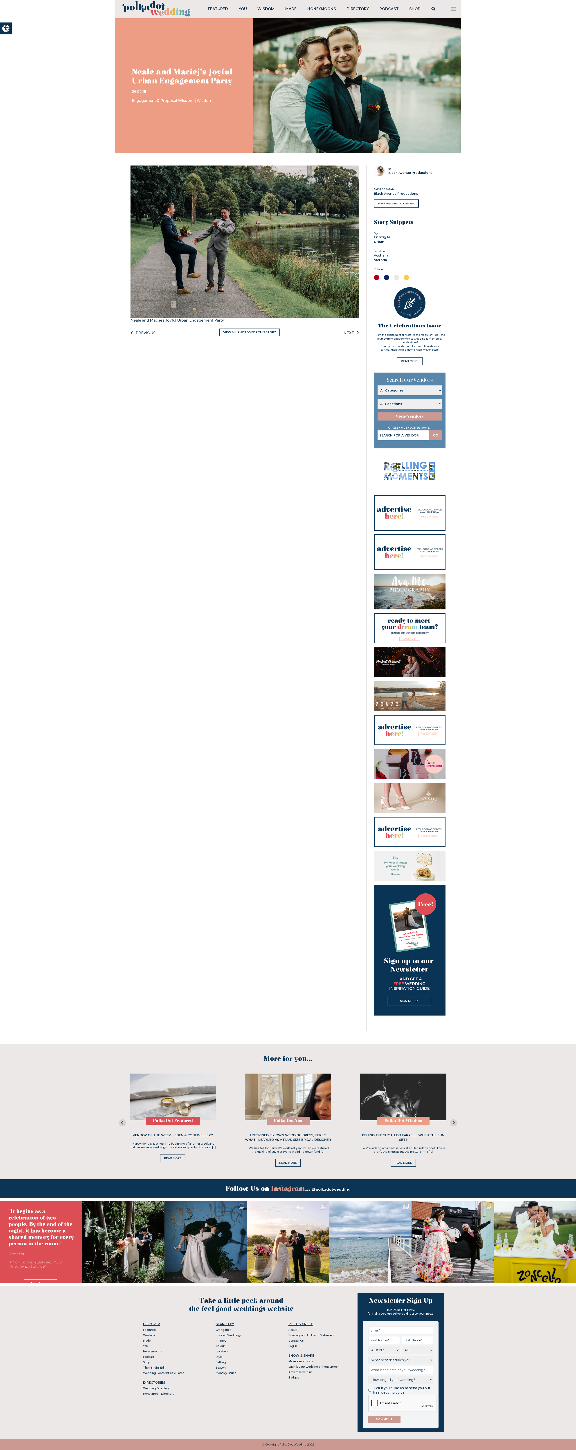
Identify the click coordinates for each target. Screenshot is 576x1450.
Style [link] (219, 1356)
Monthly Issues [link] (226, 1373)
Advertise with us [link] (300, 1372)
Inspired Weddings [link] (228, 1335)
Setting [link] (221, 1362)
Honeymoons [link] (321, 9)
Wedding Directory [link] (156, 1388)
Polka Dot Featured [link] (173, 1120)
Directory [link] (358, 9)
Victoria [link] (380, 260)
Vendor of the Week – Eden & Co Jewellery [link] (173, 1135)
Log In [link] (292, 1346)
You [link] (243, 9)
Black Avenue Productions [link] (396, 194)
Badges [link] (293, 1377)
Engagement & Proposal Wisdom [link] (163, 100)
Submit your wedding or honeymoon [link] (314, 1366)
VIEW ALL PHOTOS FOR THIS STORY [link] (249, 332)
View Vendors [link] (410, 416)
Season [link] (221, 1367)
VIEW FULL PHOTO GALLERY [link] (396, 203)
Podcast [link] (389, 9)
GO (435, 435)
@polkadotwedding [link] (331, 1189)
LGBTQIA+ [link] (382, 237)
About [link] (292, 1329)
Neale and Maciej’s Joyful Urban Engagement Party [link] (177, 320)
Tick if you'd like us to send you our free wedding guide (401, 1390)
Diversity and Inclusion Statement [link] (311, 1335)
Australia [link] (381, 255)
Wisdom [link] (265, 9)
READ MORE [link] (409, 361)
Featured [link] (218, 9)
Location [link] (222, 1351)
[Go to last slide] (122, 1122)
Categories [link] (223, 1329)
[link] (6, 28)
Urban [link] (379, 242)
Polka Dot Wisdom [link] (403, 1120)
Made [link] (291, 9)
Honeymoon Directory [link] (158, 1393)
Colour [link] (220, 1346)
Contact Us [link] (296, 1340)
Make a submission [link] (301, 1361)
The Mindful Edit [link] (154, 1367)
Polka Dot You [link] (288, 1120)
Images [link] (221, 1340)
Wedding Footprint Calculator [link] (163, 1373)
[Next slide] (453, 1122)
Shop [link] (414, 9)
